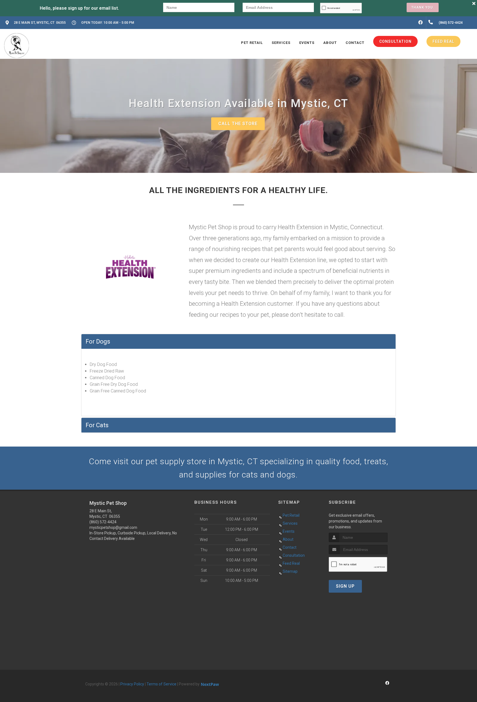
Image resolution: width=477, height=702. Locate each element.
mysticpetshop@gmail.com (113, 527)
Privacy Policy (132, 684)
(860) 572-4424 (102, 522)
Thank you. (422, 7)
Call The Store (238, 123)
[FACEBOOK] (420, 22)
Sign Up (345, 586)
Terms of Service (161, 684)
